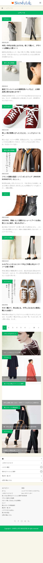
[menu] (40, 3)
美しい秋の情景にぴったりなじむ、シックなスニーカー (21, 134)
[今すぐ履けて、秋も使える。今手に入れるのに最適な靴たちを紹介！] (21, 291)
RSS (28, 520)
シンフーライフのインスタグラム (31, 491)
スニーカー (7, 106)
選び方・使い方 (6, 476)
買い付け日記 (5, 512)
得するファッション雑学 (8, 471)
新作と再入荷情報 (9, 63)
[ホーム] (21, 458)
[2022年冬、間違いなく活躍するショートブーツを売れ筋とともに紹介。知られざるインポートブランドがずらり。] (21, 204)
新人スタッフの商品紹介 (11, 407)
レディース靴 (8, 237)
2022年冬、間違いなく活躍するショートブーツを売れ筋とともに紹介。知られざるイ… (21, 222)
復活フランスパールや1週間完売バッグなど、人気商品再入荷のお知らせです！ (21, 90)
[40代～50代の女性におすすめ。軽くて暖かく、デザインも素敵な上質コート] (21, 29)
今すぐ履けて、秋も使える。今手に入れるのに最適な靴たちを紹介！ (21, 309)
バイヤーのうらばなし (8, 510)
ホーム (4, 491)
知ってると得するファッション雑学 (11, 495)
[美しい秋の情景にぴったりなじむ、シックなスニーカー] (21, 116)
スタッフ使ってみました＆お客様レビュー (11, 502)
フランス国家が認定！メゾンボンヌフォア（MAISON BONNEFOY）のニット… (21, 178)
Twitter (14, 520)
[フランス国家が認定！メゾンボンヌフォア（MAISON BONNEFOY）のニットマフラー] (21, 160)
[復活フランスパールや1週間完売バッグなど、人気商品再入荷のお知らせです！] (21, 73)
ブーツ (6, 194)
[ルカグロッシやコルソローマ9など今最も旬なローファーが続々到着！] (21, 247)
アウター (6, 19)
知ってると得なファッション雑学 (14, 383)
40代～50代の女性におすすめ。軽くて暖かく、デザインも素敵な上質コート (21, 47)
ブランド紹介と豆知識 (8, 498)
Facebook (24, 495)
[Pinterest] (24, 520)
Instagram (21, 520)
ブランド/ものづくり (10, 333)
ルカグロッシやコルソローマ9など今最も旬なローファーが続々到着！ (21, 265)
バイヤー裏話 (5, 467)
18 (34, 327)
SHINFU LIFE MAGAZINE (19, 528)
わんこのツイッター (27, 493)
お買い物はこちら (7, 480)
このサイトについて (7, 463)
